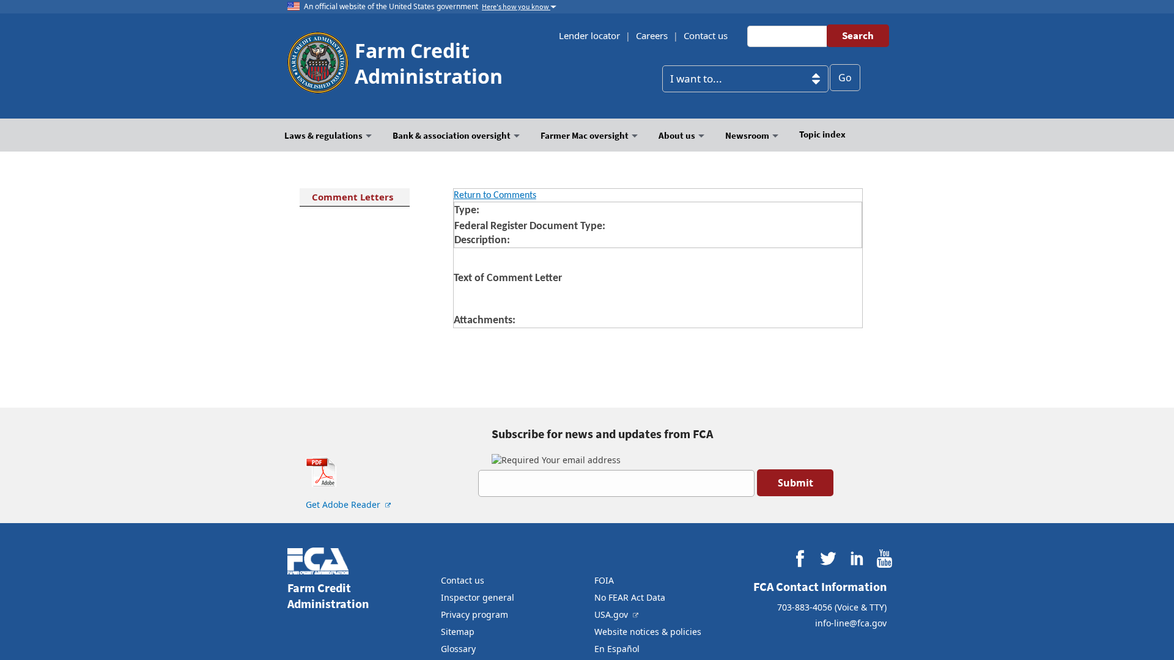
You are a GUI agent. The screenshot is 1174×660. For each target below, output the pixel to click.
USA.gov (612, 614)
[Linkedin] (856, 559)
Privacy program (474, 614)
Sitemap (457, 631)
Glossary (458, 648)
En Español (617, 648)
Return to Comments (495, 195)
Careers (652, 35)
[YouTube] (884, 559)
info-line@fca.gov (851, 623)
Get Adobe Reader (344, 504)
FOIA (604, 580)
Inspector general (477, 597)
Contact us (706, 35)
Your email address (580, 460)
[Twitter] (828, 559)
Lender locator (589, 35)
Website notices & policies (647, 631)
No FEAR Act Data (629, 597)
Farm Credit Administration (429, 63)
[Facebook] (800, 559)
